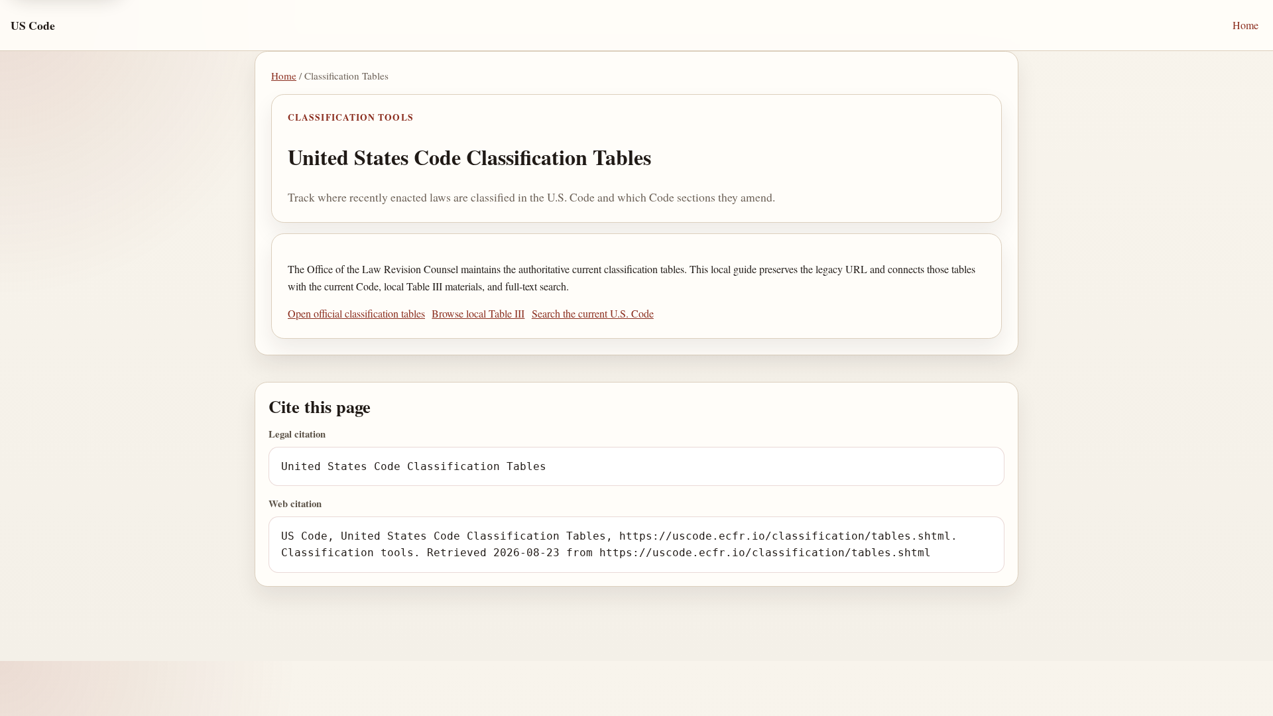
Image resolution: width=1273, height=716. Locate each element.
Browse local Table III (478, 313)
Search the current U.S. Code (593, 313)
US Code (33, 25)
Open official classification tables (356, 313)
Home (1245, 25)
